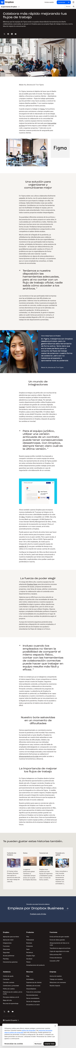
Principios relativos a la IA (11, 997)
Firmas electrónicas (56, 957)
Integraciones (7, 943)
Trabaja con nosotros (56, 979)
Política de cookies (9, 989)
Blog (27, 976)
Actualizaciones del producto (35, 965)
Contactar (6, 979)
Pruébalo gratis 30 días (38, 914)
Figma (42, 109)
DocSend (29, 959)
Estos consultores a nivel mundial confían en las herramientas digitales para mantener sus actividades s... (62, 877)
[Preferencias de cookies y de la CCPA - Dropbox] (30, 1035)
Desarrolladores (31, 989)
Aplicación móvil (8, 940)
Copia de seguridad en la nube (59, 951)
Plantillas (6, 959)
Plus (27, 936)
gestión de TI (23, 546)
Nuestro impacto (55, 985)
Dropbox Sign (30, 955)
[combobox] (68, 6)
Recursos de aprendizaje (10, 1003)
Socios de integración (33, 1001)
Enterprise (29, 946)
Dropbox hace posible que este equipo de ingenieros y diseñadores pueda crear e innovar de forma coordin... (46, 874)
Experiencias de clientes (34, 982)
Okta (23, 517)
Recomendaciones (32, 995)
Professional (30, 940)
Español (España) (11, 1020)
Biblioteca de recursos (33, 985)
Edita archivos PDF (56, 954)
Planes (28, 962)
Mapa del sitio (7, 1000)
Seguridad (6, 952)
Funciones (6, 946)
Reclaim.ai (29, 952)
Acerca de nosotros (56, 976)
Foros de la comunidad (33, 992)
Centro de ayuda (8, 976)
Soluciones (6, 949)
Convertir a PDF (55, 961)
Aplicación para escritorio (11, 936)
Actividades (30, 979)
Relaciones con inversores (58, 982)
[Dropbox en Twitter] (4, 1011)
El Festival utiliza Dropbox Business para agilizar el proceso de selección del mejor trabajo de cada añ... (13, 876)
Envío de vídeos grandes (57, 940)
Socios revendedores (32, 998)
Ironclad (22, 407)
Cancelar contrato (8, 982)
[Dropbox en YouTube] (12, 1011)
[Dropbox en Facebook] (8, 1011)
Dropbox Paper (32, 584)
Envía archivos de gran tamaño (59, 936)
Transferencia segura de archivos (60, 948)
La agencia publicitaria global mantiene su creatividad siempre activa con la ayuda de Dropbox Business (29, 874)
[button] (38, 109)
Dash (28, 949)
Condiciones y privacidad (11, 985)
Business (29, 943)
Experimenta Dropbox (9, 7)
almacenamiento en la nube (28, 756)
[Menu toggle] (73, 2)
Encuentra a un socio (33, 1004)
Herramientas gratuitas (10, 962)
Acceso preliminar (8, 955)
